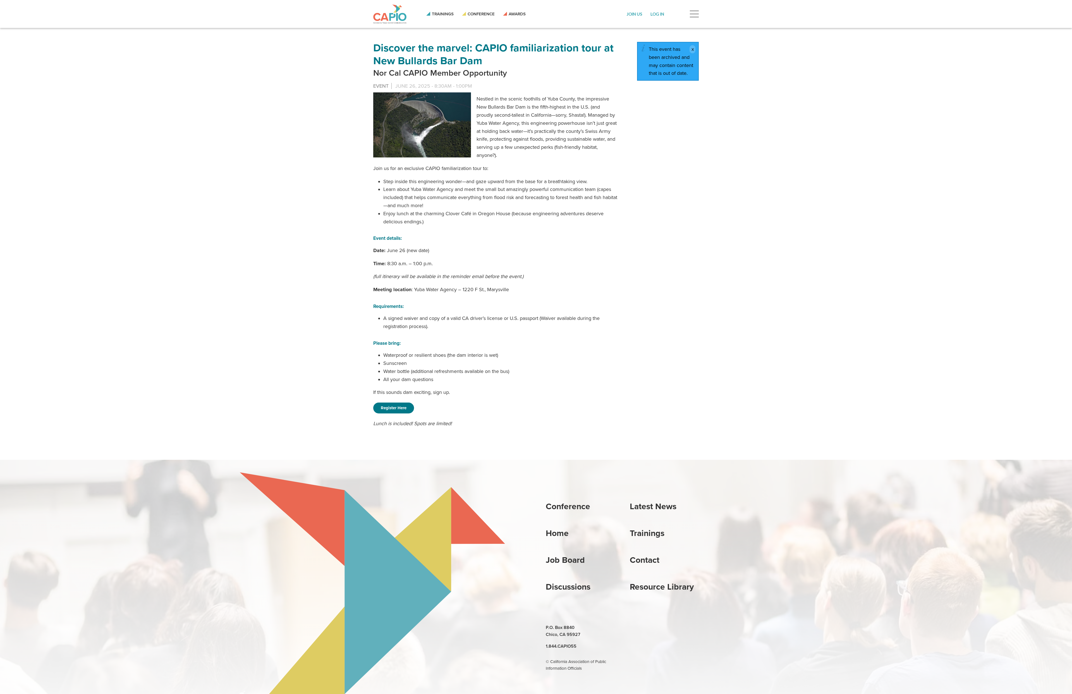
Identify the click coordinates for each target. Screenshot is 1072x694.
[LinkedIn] (635, 628)
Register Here (393, 407)
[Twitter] (660, 628)
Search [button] (677, 13)
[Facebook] (648, 628)
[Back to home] (389, 14)
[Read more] (422, 124)
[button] (634, 14)
